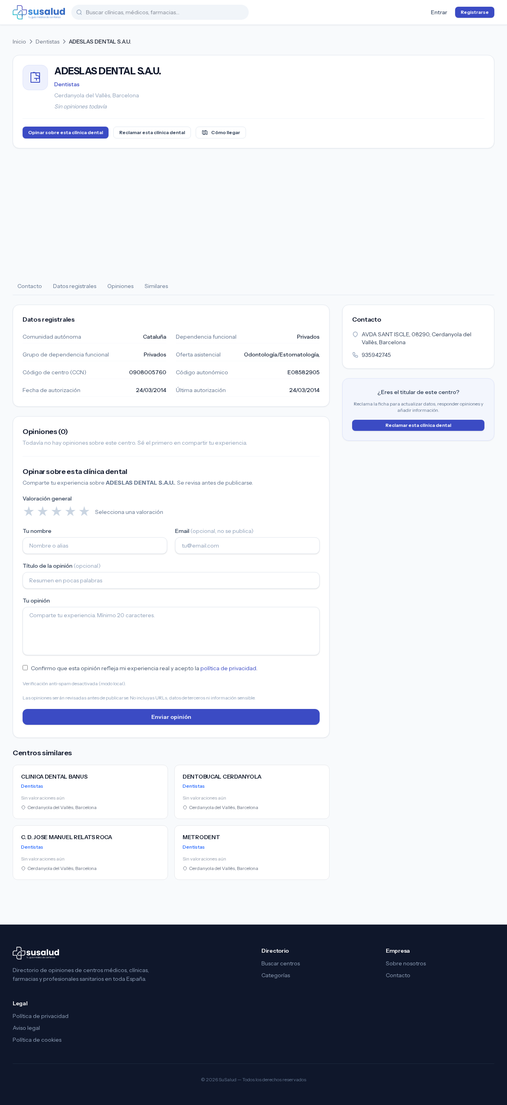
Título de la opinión (62, 565)
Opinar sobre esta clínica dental (65, 132)
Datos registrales (74, 286)
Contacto (29, 286)
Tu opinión (36, 600)
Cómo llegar (225, 132)
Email (214, 530)
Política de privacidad (41, 1016)
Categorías (275, 975)
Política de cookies (37, 1039)
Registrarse (475, 12)
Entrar (439, 12)
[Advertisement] (253, 213)
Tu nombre (37, 530)
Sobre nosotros (406, 963)
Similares (156, 286)
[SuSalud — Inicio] (39, 12)
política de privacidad (228, 668)
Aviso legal (26, 1027)
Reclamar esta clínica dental (152, 132)
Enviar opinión (171, 716)
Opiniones (120, 286)
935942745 (376, 354)
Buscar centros (280, 963)
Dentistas (47, 41)
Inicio (19, 41)
